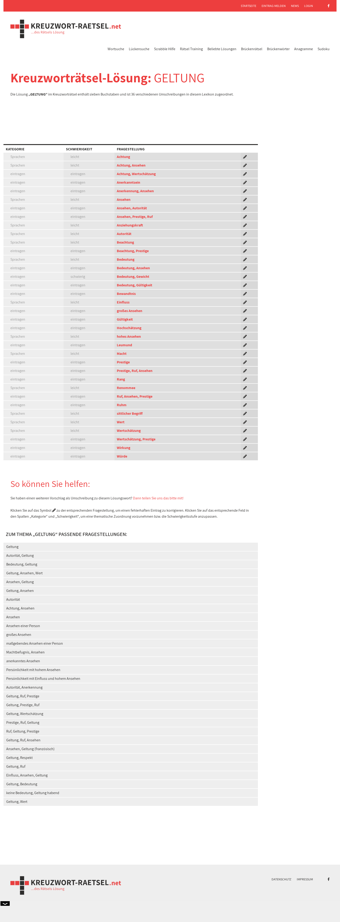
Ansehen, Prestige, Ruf (135, 216)
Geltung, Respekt (19, 757)
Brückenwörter (278, 48)
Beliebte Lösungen (221, 48)
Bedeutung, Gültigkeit (134, 285)
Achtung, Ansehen (131, 165)
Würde (122, 456)
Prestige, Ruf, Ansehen (134, 370)
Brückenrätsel (251, 48)
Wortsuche (116, 48)
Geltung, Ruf (15, 766)
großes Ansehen (129, 310)
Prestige (123, 362)
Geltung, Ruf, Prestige (22, 696)
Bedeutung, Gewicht (133, 276)
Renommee (126, 387)
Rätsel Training (191, 48)
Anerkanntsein (128, 182)
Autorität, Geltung (20, 555)
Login (308, 6)
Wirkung (123, 447)
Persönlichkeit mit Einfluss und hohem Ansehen (43, 678)
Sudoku (324, 48)
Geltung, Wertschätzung (24, 713)
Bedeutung (125, 259)
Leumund (124, 345)
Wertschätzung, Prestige (136, 439)
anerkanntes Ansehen (23, 661)
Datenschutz (281, 879)
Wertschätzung (129, 430)
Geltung (12, 546)
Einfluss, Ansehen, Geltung (27, 775)
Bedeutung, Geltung (21, 564)
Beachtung (125, 242)
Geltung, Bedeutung (21, 784)
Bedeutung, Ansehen (133, 268)
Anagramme (303, 48)
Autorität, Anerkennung (24, 687)
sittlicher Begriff (129, 413)
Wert (120, 422)
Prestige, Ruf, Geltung (22, 722)
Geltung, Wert (16, 801)
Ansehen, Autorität (132, 208)
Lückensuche (139, 48)
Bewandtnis (126, 293)
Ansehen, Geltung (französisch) (30, 748)
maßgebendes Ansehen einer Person (34, 643)
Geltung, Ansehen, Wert (24, 573)
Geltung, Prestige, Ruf (23, 704)
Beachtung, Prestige (133, 250)
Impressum (305, 879)
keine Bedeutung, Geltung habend (32, 792)
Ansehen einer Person (23, 625)
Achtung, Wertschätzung (136, 173)
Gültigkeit (125, 319)
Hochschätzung (129, 327)
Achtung (123, 156)
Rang (121, 379)
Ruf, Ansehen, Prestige (134, 396)
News (295, 6)
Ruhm (122, 404)
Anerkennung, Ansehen (135, 191)
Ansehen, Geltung (20, 581)
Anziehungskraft (130, 225)
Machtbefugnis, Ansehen (25, 652)
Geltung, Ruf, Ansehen (23, 740)
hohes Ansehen (129, 336)
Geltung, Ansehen (20, 590)
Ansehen (123, 199)
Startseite (248, 6)
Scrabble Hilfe (164, 48)
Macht (122, 353)
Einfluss (123, 302)
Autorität (124, 233)
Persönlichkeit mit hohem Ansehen (33, 669)
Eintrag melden (274, 6)
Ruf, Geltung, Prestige (22, 731)
